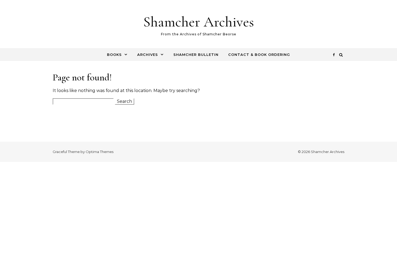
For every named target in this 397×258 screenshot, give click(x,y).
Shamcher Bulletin (195, 54)
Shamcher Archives (198, 21)
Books (114, 54)
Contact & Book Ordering (259, 54)
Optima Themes (99, 152)
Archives (147, 54)
